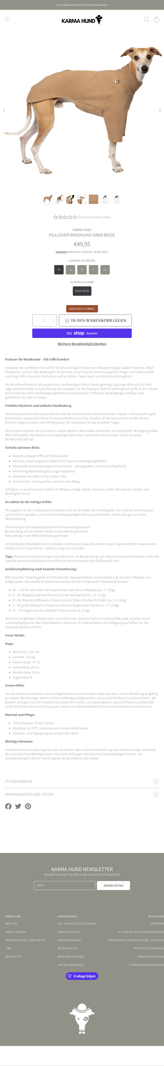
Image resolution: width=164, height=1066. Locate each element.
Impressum (157, 924)
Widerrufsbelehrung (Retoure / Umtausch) (136, 940)
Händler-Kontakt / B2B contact (25, 940)
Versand (61, 252)
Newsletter (13, 957)
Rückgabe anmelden (71, 957)
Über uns (11, 924)
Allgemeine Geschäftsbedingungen (141, 932)
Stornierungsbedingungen (146, 965)
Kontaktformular (69, 940)
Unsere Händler (15, 932)
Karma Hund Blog (69, 932)
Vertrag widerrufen (71, 965)
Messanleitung (67, 948)
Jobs (8, 948)
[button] (7, 19)
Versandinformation (151, 957)
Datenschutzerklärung (148, 948)
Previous (4, 110)
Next (159, 110)
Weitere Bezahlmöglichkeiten (82, 344)
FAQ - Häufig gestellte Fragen (77, 924)
